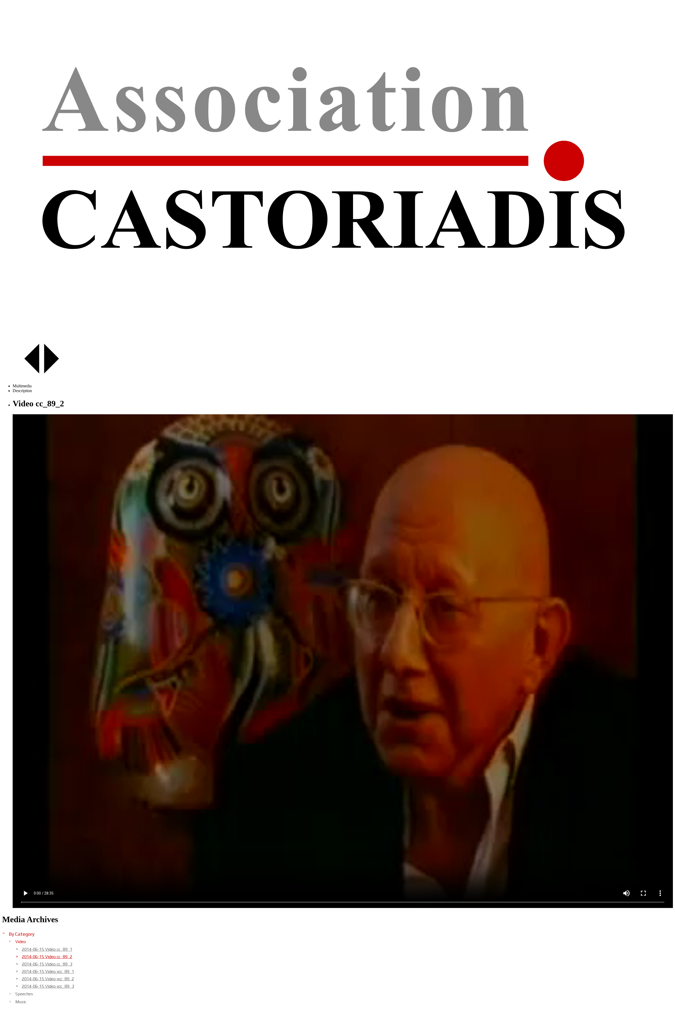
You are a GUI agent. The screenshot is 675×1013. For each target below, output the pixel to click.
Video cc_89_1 (47, 949)
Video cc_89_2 (47, 956)
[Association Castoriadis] (337, 336)
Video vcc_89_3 (48, 986)
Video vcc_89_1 (48, 971)
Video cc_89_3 (47, 964)
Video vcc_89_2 (48, 978)
